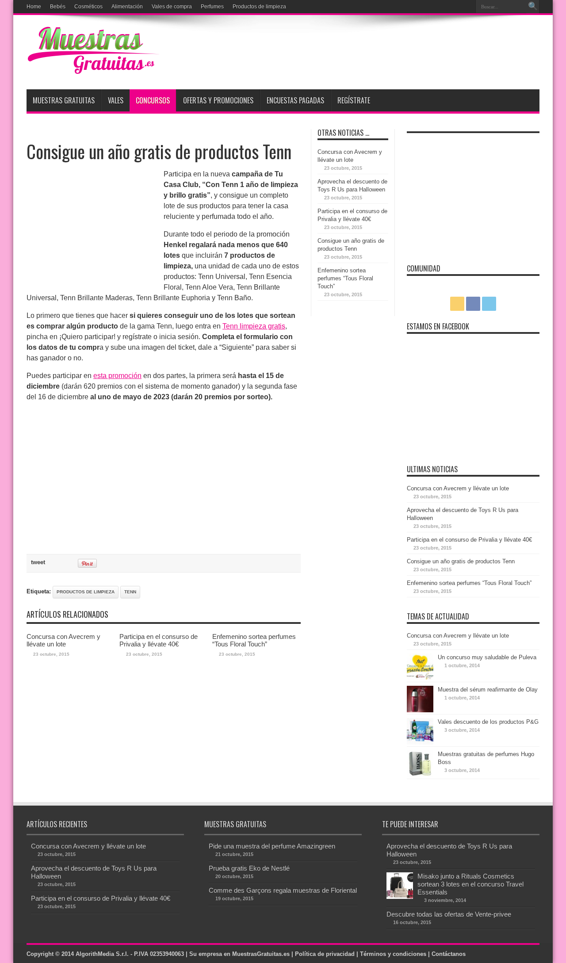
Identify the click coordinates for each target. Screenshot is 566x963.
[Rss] (444, 6)
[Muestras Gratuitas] (93, 67)
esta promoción (117, 375)
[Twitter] (465, 6)
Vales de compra (172, 7)
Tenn (130, 591)
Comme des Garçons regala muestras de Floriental (283, 890)
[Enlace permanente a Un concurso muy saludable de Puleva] (420, 678)
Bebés (57, 7)
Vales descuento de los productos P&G (488, 721)
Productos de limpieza (259, 7)
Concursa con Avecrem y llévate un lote (63, 640)
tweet (38, 562)
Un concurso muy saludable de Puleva (487, 657)
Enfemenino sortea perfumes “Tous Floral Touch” (254, 640)
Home (34, 7)
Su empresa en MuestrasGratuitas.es (239, 954)
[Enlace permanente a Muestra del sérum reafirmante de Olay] (420, 710)
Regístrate (353, 100)
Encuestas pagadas (295, 100)
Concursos (153, 100)
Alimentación (127, 7)
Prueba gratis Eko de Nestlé (249, 868)
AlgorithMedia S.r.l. (102, 954)
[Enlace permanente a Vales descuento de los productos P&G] (420, 742)
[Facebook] (455, 6)
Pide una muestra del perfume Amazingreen (272, 846)
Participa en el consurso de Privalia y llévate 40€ (158, 640)
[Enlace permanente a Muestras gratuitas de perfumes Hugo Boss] (420, 775)
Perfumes (212, 7)
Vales (115, 100)
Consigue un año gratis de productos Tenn (461, 561)
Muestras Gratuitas (64, 100)
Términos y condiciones (393, 954)
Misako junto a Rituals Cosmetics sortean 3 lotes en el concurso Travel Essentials (470, 884)
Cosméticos (88, 7)
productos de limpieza (86, 591)
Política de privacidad (325, 954)
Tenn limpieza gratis (253, 326)
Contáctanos (449, 954)
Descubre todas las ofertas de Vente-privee (448, 914)
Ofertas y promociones (218, 100)
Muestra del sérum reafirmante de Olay (488, 689)
